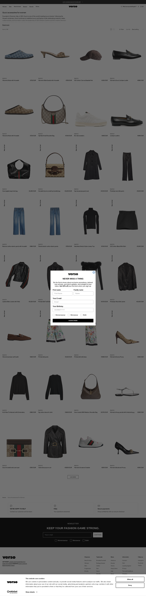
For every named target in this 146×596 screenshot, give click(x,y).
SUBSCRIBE (73, 320)
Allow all (130, 579)
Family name (78, 290)
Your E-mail (57, 298)
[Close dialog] (94, 272)
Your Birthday (58, 306)
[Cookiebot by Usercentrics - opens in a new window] (12, 592)
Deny (130, 585)
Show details (30, 592)
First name (57, 290)
